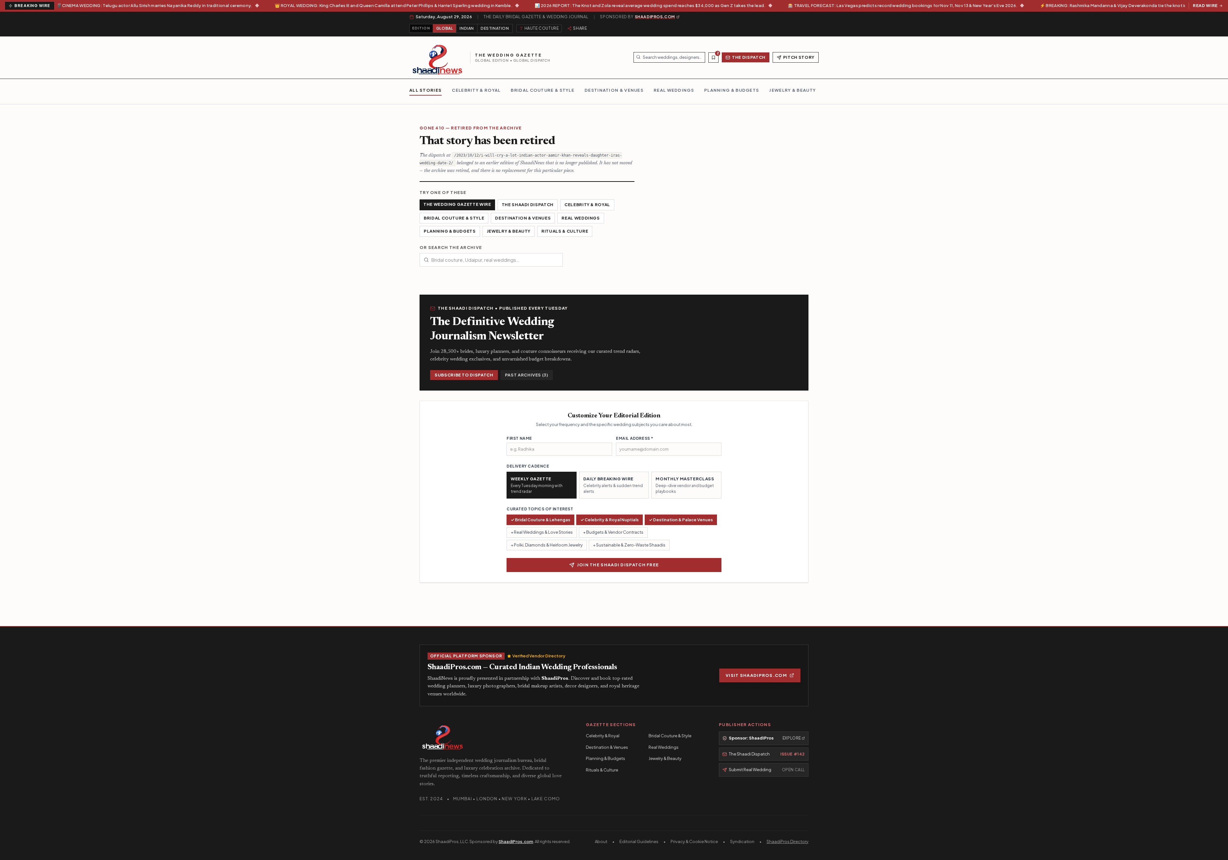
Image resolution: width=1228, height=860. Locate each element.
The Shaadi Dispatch (528, 204)
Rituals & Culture (564, 231)
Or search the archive (451, 247)
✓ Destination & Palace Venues (681, 519)
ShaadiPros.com (516, 841)
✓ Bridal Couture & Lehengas (540, 519)
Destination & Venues (523, 218)
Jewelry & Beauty (509, 231)
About (601, 841)
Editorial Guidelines (638, 841)
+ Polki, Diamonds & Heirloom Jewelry (547, 544)
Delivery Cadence (528, 466)
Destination (495, 28)
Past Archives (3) (526, 374)
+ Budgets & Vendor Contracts (613, 532)
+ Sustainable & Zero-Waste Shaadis (629, 544)
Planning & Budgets (450, 231)
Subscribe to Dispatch (464, 374)
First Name (519, 438)
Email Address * (634, 438)
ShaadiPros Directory (787, 841)
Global (444, 28)
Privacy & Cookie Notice (694, 841)
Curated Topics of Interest (540, 509)
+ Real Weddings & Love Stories (542, 532)
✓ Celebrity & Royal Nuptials (609, 519)
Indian (467, 28)
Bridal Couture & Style (454, 218)
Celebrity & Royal (587, 204)
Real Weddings (581, 218)
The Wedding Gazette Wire (457, 204)
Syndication (742, 841)
